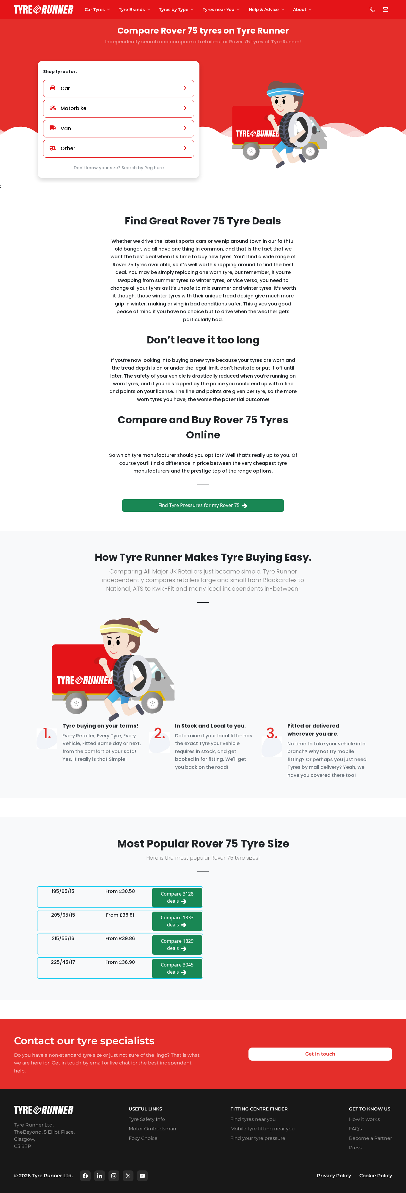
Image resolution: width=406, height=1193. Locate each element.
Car (65, 88)
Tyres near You (219, 9)
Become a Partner (370, 1138)
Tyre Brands (132, 9)
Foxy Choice (143, 1138)
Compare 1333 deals (177, 921)
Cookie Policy (375, 1175)
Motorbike (73, 108)
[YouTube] (142, 1175)
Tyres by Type (173, 9)
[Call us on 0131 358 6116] (372, 9)
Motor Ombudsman (152, 1129)
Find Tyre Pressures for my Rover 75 (199, 505)
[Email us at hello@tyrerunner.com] (385, 9)
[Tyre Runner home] (43, 9)
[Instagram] (113, 1175)
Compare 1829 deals (177, 944)
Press (355, 1148)
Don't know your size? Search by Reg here (119, 168)
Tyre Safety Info (147, 1119)
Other (68, 148)
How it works (364, 1119)
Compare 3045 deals (177, 968)
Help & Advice (264, 9)
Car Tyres (95, 9)
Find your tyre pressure (257, 1138)
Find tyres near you (253, 1119)
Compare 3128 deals (177, 897)
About (299, 9)
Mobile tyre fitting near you (262, 1129)
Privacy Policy (334, 1175)
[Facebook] (85, 1175)
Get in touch (320, 1054)
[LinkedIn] (99, 1175)
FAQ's (355, 1129)
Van (66, 128)
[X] (128, 1175)
